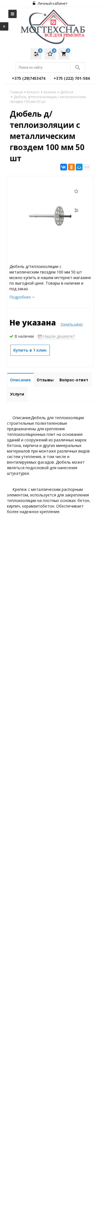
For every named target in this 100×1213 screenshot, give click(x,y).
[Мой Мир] (79, 167)
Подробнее (20, 297)
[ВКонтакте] (63, 167)
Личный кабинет (52, 3)
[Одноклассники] (71, 167)
